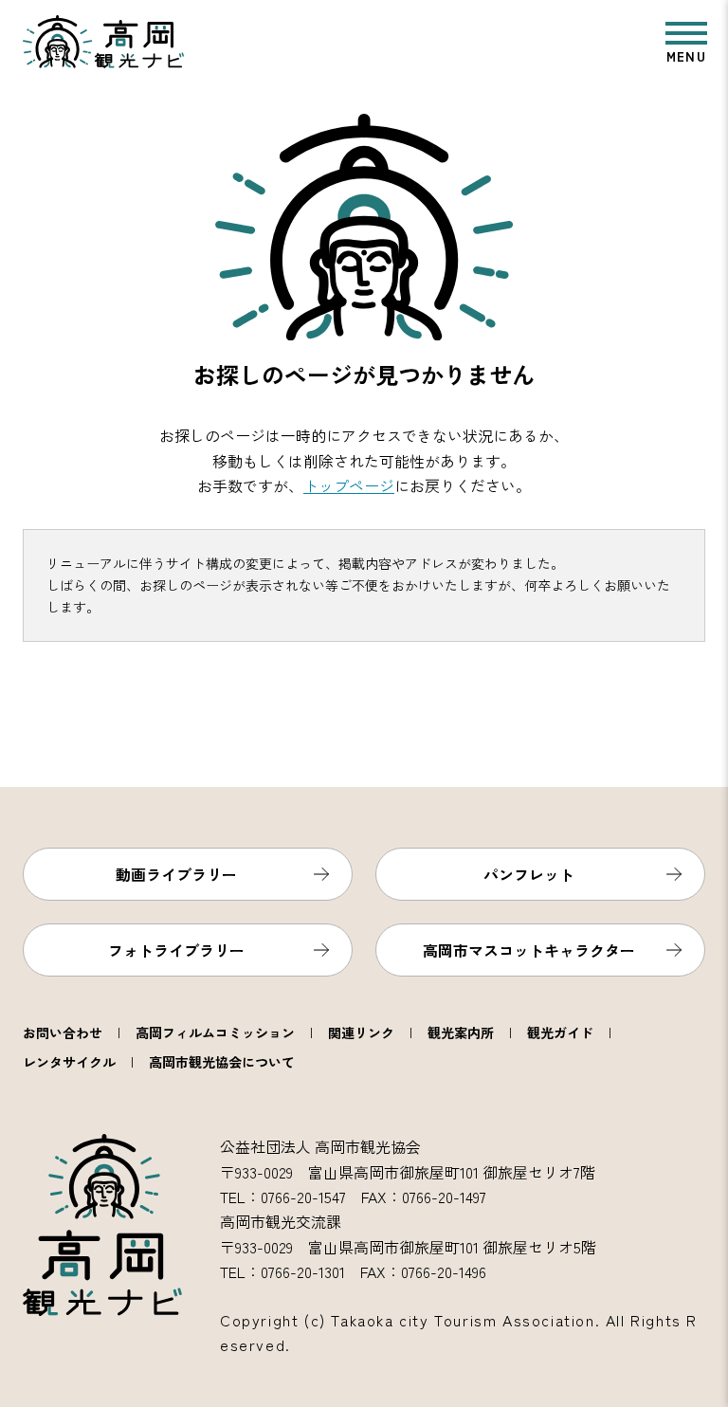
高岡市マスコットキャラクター (529, 950)
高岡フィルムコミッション (215, 1032)
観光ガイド (560, 1032)
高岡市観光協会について (222, 1061)
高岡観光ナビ (103, 41)
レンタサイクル (69, 1061)
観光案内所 (461, 1032)
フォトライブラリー (176, 950)
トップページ (348, 485)
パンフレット (528, 874)
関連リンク (361, 1032)
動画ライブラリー (176, 874)
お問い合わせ (62, 1032)
